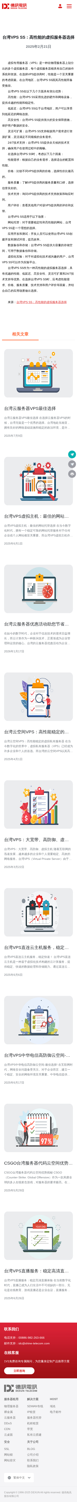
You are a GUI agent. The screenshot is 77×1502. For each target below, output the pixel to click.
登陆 (60, 6)
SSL (6, 1449)
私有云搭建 (34, 1434)
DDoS (8, 1423)
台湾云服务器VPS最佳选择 (30, 408)
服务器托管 (34, 1417)
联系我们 (33, 1460)
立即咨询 (19, 1370)
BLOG (31, 1449)
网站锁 (8, 1454)
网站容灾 (10, 1460)
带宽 (30, 1429)
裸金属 (8, 1412)
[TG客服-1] (72, 454)
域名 (53, 1406)
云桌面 (8, 1434)
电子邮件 (55, 1412)
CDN (7, 1429)
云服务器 (10, 1417)
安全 (7, 1441)
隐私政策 (33, 1466)
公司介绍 (33, 1454)
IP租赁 (31, 1412)
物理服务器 (11, 1406)
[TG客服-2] (72, 464)
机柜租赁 (33, 1423)
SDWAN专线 (35, 1406)
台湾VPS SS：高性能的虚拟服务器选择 (41, 302)
